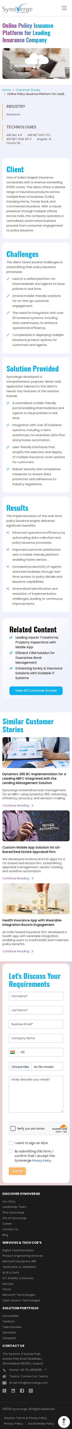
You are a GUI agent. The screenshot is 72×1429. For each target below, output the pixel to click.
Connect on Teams (34, 1376)
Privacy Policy (41, 1161)
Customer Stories (28, 90)
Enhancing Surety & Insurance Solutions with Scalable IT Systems (38, 673)
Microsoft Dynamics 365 (19, 1261)
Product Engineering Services (22, 1256)
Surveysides (10, 1316)
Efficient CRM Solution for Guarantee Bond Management (35, 658)
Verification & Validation (19, 1267)
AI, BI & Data (10, 1273)
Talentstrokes (11, 1327)
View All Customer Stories (36, 690)
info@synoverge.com (33, 1383)
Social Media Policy (41, 1424)
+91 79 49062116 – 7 (33, 1370)
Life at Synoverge (14, 1218)
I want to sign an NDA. (31, 1143)
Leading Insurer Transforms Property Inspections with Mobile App (36, 642)
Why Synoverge (13, 1212)
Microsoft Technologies (18, 1295)
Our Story (9, 1201)
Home (6, 90)
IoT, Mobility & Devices (17, 1278)
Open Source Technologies (21, 1300)
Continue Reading (15, 805)
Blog (5, 1235)
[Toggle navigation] (64, 8)
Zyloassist (9, 1332)
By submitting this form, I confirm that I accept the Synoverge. (35, 1156)
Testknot (8, 1321)
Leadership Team (14, 1207)
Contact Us (10, 1229)
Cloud (6, 1289)
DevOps (7, 1284)
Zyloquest (9, 1338)
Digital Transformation (18, 1250)
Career (7, 1224)
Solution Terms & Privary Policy (25, 1418)
